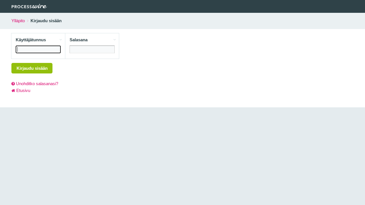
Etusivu (22, 90)
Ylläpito (18, 20)
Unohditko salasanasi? (36, 83)
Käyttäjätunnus (31, 39)
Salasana (79, 39)
